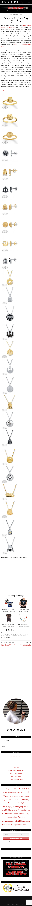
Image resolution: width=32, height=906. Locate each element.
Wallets (25, 824)
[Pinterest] (8, 2)
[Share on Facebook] (7, 630)
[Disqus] (16, 672)
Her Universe (12, 803)
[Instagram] (5, 2)
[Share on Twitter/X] (9, 630)
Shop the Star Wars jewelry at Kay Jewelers (12, 90)
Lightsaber (12, 806)
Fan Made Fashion (12, 800)
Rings (15, 635)
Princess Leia (22, 810)
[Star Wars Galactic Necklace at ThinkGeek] (23, 618)
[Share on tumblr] (13, 630)
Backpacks (8, 789)
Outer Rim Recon (16, 776)
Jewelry (12, 634)
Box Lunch (5, 792)
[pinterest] (18, 730)
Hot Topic (21, 803)
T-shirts (17, 820)
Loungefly (19, 806)
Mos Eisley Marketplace (16, 770)
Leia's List (16, 768)
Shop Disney (11, 817)
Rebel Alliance (9, 635)
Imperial (3, 634)
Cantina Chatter (16, 759)
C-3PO (4, 632)
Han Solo (5, 803)
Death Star (18, 632)
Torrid (20, 824)
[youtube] (21, 730)
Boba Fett (21, 789)
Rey (26, 814)
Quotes (29, 810)
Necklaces (26, 634)
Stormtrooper (5, 637)
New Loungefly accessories (25, 644)
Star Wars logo (22, 635)
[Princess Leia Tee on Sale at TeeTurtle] (23, 603)
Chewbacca (20, 792)
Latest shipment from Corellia (16, 765)
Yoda (28, 824)
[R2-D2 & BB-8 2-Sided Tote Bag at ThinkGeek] (8, 603)
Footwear (19, 799)
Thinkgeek (15, 824)
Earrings (24, 632)
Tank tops (24, 821)
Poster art (15, 810)
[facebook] (14, 730)
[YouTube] (12, 2)
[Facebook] (15, 2)
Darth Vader (10, 632)
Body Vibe (27, 789)
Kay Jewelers (19, 634)
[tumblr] (17, 2)
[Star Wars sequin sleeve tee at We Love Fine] (8, 618)
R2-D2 (2, 635)
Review (21, 813)
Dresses (16, 796)
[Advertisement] (16, 575)
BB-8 (13, 789)
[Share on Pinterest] (11, 630)
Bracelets (10, 792)
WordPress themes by (16, 904)
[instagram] (11, 730)
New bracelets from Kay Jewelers (8, 644)
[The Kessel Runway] (16, 6)
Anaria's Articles (16, 756)
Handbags (26, 799)
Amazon (4, 789)
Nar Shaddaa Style (16, 773)
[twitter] (8, 730)
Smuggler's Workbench (16, 779)
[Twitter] (2, 2)
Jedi (8, 634)
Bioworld (17, 789)
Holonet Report (16, 762)
